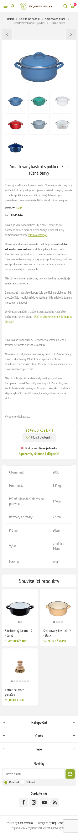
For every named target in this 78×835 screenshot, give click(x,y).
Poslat (70, 774)
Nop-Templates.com (62, 823)
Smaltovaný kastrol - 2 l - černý (19, 633)
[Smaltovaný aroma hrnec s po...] (7, 34)
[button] (19, 622)
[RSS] (54, 802)
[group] (20, 607)
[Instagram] (33, 802)
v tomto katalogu (37, 235)
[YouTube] (44, 802)
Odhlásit (30, 782)
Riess (19, 208)
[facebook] (23, 802)
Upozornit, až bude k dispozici (39, 453)
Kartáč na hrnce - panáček (15, 692)
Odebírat (14, 782)
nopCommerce (25, 823)
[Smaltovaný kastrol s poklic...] (71, 34)
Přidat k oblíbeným (41, 437)
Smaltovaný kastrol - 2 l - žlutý (58, 633)
